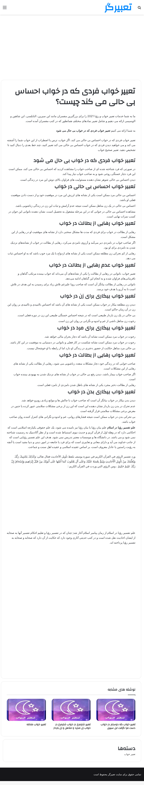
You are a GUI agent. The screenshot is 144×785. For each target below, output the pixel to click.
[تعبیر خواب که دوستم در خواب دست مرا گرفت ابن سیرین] (115, 710)
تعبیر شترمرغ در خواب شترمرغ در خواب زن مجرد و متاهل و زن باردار (72, 726)
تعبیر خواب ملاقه (36, 724)
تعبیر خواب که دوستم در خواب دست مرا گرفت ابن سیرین (118, 726)
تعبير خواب (129, 754)
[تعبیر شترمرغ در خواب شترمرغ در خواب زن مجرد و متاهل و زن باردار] (71, 710)
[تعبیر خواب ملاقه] (26, 710)
